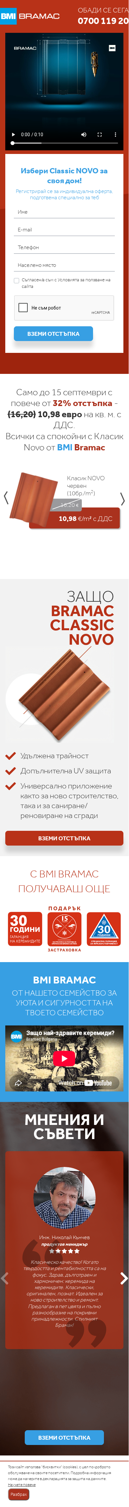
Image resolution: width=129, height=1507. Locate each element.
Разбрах (19, 1494)
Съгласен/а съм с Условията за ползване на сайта (66, 283)
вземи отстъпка (53, 333)
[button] (6, 498)
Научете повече (22, 1484)
